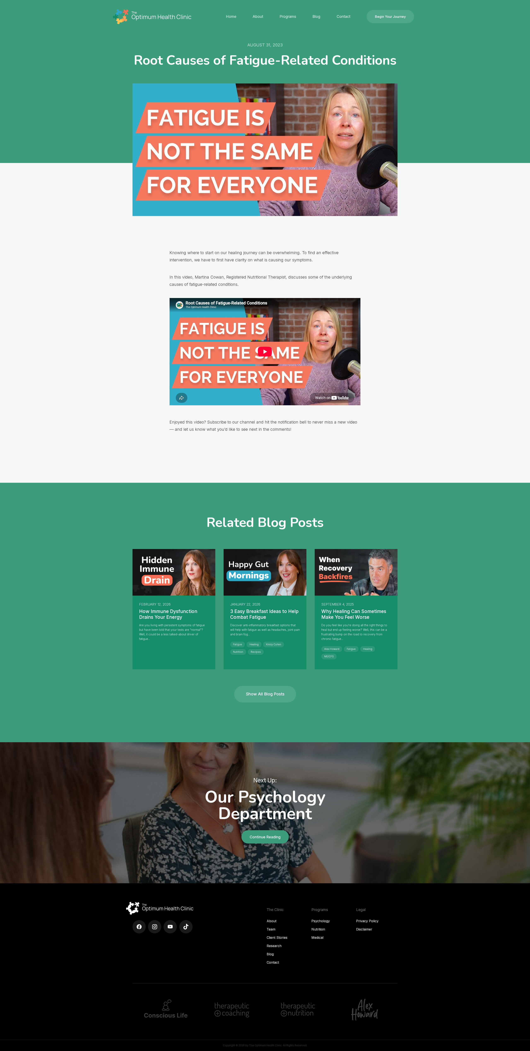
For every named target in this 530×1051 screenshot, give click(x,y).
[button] (258, 16)
